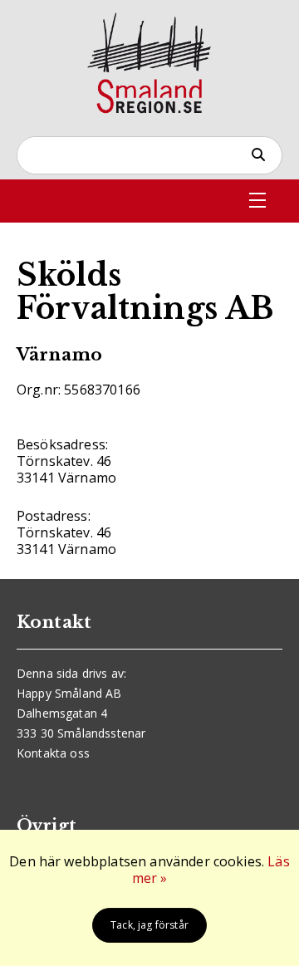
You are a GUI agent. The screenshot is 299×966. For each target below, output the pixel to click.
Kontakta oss (53, 753)
